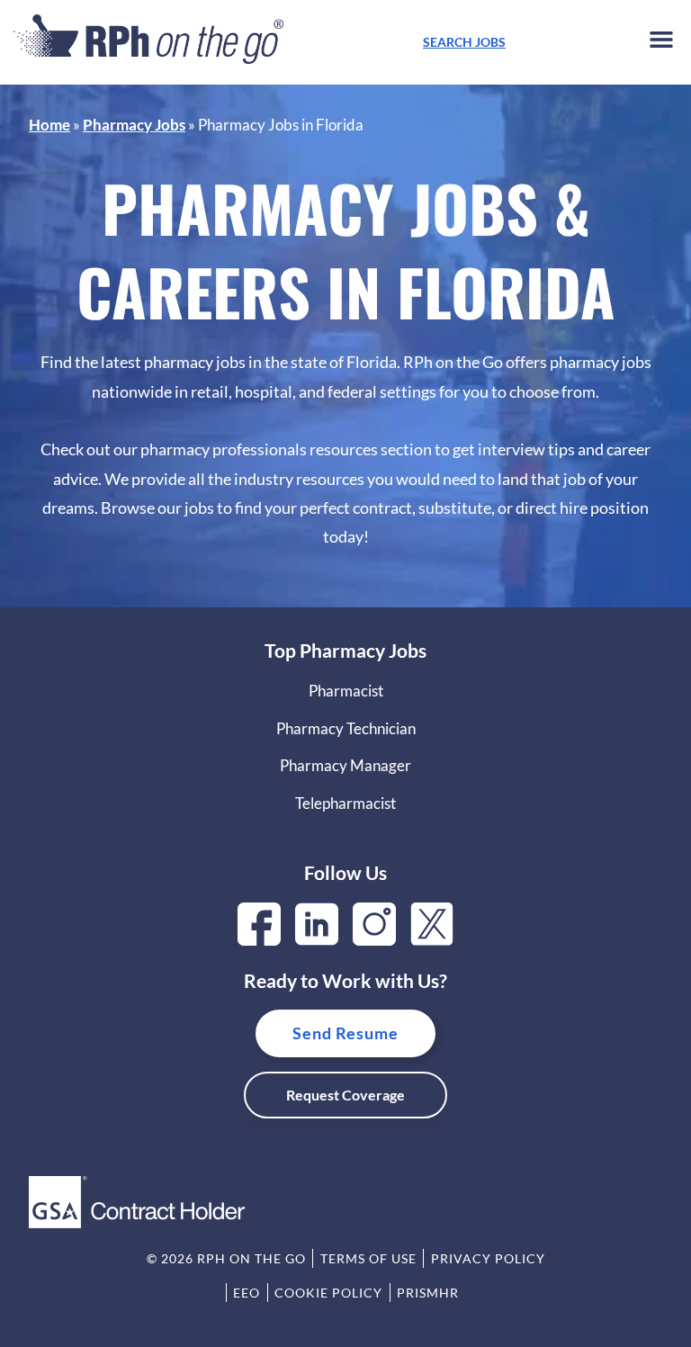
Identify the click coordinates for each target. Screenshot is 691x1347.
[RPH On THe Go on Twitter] (431, 939)
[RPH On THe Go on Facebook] (259, 939)
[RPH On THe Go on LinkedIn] (316, 939)
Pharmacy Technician (346, 728)
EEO (246, 1292)
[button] (661, 42)
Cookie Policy (328, 1292)
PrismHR (428, 1292)
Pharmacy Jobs (134, 124)
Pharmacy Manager (345, 765)
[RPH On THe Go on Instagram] (374, 939)
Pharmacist (346, 690)
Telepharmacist (345, 803)
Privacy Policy (488, 1258)
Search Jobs (464, 41)
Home (49, 124)
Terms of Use (368, 1258)
